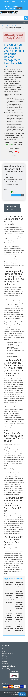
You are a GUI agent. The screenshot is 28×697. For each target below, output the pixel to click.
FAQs (3, 651)
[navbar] (2, 22)
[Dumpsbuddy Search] (26, 18)
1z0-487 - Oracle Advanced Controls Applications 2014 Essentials (9, 598)
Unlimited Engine (6, 669)
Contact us (5, 659)
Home (3, 25)
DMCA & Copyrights (8, 653)
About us (4, 661)
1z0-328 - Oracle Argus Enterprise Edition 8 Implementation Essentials (19, 587)
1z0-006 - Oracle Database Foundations (9, 584)
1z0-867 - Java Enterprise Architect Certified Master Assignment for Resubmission (19, 627)
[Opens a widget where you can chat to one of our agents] (22, 694)
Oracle (8, 25)
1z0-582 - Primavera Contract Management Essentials (9, 615)
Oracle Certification (16, 25)
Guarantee (5, 663)
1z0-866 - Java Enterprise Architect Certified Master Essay (8, 626)
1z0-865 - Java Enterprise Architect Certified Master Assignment (19, 615)
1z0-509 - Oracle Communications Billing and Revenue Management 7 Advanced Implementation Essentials (19, 601)
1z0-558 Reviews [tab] (12, 210)
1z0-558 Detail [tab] (11, 206)
